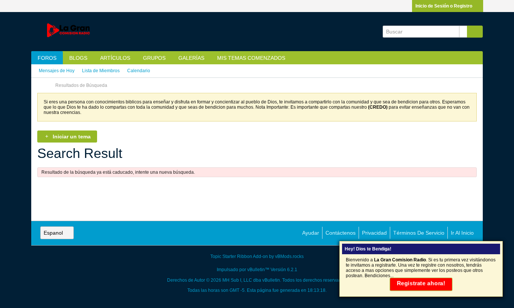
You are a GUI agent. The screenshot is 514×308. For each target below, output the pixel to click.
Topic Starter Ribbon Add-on (239, 256)
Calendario (138, 70)
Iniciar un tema (72, 137)
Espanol (53, 233)
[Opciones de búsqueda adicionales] (463, 32)
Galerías (191, 58)
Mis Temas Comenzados (251, 58)
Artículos (115, 58)
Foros (47, 58)
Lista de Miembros (101, 70)
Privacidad (374, 233)
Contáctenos (340, 233)
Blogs (78, 58)
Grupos (154, 58)
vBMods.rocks (289, 256)
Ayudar (310, 233)
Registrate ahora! (421, 283)
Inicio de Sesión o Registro (443, 6)
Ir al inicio (462, 233)
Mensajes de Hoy (57, 70)
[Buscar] (475, 32)
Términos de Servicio (418, 233)
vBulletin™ (258, 269)
